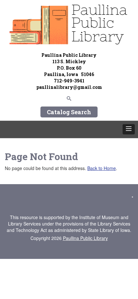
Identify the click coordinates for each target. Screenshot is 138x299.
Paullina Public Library (85, 238)
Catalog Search (69, 112)
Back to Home (101, 168)
